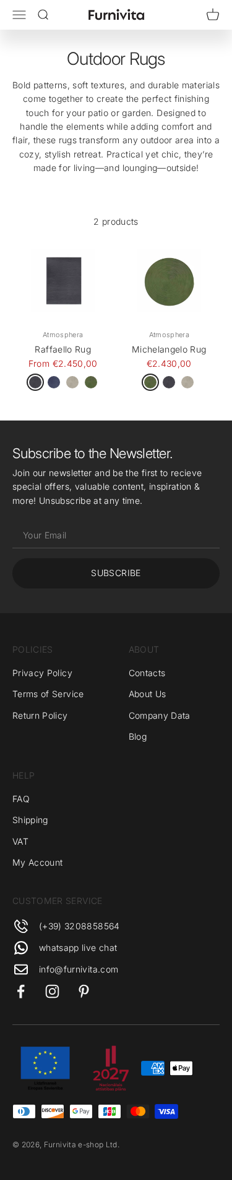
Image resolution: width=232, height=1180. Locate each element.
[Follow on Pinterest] (83, 991)
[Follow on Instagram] (52, 991)
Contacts (147, 672)
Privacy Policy (42, 672)
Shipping (30, 819)
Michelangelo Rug (169, 349)
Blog (138, 736)
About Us (147, 693)
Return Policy (40, 715)
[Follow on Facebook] (20, 991)
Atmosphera (63, 334)
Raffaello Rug (63, 349)
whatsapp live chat (78, 947)
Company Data (160, 715)
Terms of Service (48, 693)
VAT (20, 841)
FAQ (21, 798)
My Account (37, 862)
